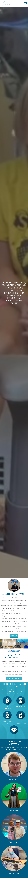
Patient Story (14, 779)
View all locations (14, 679)
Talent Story (14, 842)
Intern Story (14, 811)
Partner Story (14, 873)
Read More (14, 635)
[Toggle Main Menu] (25, 3)
